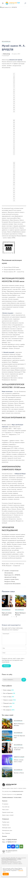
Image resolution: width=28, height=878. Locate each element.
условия (19, 859)
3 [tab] (16, 617)
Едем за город (7, 696)
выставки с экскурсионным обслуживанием (11, 572)
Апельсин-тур (6, 54)
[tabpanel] (7, 605)
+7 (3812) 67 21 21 (11, 842)
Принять (6, 874)
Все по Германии (8, 693)
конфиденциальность (17, 791)
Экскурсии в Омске (9, 581)
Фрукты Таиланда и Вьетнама (19, 724)
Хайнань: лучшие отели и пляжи (18, 760)
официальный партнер (10, 577)
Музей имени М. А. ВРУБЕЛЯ (12, 575)
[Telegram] (17, 846)
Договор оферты (17, 797)
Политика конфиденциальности (8, 859)
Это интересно (6, 41)
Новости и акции (7, 700)
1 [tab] (12, 617)
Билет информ (7, 690)
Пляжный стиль (7, 703)
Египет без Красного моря (19, 736)
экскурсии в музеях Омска (11, 579)
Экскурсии (6, 706)
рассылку (19, 794)
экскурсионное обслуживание (12, 583)
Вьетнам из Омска (19, 773)
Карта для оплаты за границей (18, 748)
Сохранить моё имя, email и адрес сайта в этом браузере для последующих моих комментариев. (13, 660)
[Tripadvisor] (21, 846)
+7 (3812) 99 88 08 (11, 839)
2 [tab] (14, 617)
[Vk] (9, 846)
